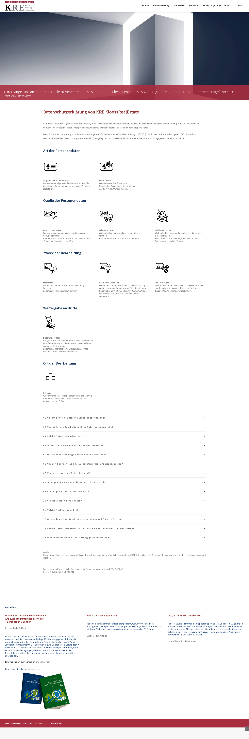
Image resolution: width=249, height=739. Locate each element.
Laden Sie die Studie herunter (182, 641)
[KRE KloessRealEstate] (19, 6)
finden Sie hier (42, 661)
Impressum (32, 723)
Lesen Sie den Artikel (96, 635)
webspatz (57, 723)
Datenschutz (43, 723)
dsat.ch (172, 555)
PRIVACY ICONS (116, 569)
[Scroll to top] (247, 728)
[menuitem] (146, 6)
